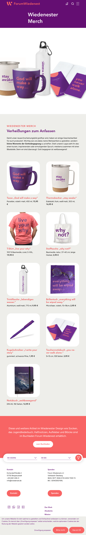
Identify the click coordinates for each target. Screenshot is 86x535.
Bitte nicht (60, 530)
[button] (73, 4)
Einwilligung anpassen (42, 530)
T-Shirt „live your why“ (19, 249)
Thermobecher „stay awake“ (61, 198)
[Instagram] (9, 507)
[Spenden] (67, 4)
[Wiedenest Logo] (23, 4)
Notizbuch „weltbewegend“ (22, 401)
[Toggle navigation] (77, 4)
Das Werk (48, 507)
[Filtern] (78, 458)
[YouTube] (23, 507)
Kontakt (13, 493)
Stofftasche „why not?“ (58, 249)
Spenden (55, 493)
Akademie (49, 511)
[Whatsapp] (14, 507)
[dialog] (43, 525)
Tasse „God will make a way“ (22, 198)
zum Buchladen (43, 444)
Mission (47, 514)
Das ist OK (76, 530)
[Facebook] (18, 507)
